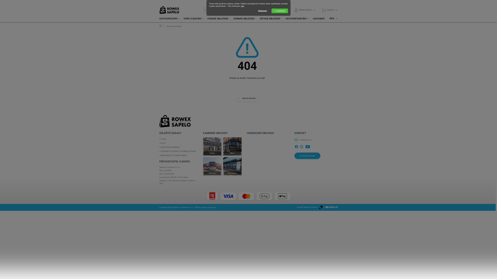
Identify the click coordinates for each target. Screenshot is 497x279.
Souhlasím (281, 11)
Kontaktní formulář (307, 156)
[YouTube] (308, 146)
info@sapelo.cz (306, 140)
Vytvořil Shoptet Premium (307, 207)
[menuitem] (170, 19)
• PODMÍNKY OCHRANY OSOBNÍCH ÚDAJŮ (177, 151)
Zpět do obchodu (249, 98)
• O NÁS (162, 139)
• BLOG (162, 143)
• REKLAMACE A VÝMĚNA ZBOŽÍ (173, 155)
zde (242, 6)
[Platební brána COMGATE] (212, 196)
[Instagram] (302, 146)
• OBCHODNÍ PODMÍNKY (169, 147)
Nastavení (262, 11)
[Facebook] (296, 146)
